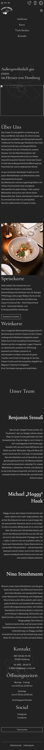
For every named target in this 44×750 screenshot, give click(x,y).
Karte (22, 24)
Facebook (22, 718)
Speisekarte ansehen (11, 317)
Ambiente (22, 19)
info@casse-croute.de (25, 668)
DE (2, 3)
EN (5, 3)
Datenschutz (16, 745)
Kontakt (22, 36)
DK (9, 3)
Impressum (29, 745)
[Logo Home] (7, 10)
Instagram (22, 714)
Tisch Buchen (22, 30)
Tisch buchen (22, 730)
